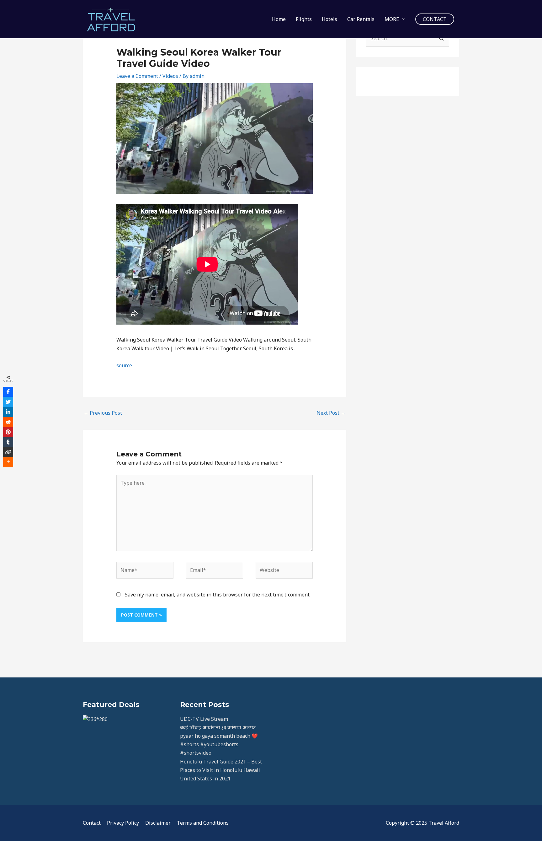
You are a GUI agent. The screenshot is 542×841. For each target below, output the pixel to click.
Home (279, 19)
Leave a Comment (137, 76)
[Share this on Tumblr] (8, 442)
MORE (392, 19)
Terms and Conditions (203, 822)
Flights (304, 19)
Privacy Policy (123, 822)
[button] (434, 19)
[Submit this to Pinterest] (8, 432)
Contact (92, 822)
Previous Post (102, 412)
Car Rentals (361, 19)
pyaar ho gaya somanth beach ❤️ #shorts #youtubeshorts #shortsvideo (219, 744)
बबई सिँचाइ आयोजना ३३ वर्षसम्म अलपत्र (218, 727)
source (124, 365)
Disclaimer (158, 822)
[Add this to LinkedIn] (8, 412)
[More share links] (8, 462)
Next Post (331, 412)
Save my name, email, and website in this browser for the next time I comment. (218, 594)
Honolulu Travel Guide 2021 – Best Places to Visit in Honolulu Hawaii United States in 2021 (221, 770)
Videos (170, 76)
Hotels (329, 19)
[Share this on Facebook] (8, 392)
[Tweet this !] (8, 402)
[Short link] (8, 452)
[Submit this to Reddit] (8, 422)
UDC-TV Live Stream (204, 718)
